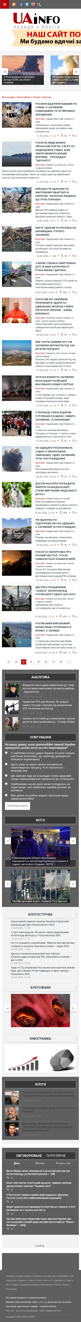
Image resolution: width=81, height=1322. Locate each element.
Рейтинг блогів (61, 1284)
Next (77, 71)
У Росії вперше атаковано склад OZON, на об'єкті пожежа (19, 79)
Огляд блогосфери (29, 1284)
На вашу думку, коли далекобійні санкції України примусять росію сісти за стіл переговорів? (40, 746)
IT (51, 1280)
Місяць (40, 1163)
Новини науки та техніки (58, 498)
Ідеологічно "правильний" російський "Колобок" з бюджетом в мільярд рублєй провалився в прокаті (48, 1127)
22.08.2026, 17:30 (20, 928)
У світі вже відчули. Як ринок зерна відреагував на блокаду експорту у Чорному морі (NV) (40, 934)
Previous (4, 71)
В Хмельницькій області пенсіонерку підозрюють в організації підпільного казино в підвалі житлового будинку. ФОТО (40, 860)
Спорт (68, 1280)
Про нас (10, 1310)
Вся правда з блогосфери (16, 97)
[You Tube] (32, 5)
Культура (11, 1280)
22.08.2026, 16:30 (20, 977)
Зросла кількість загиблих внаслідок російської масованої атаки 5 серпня (54, 381)
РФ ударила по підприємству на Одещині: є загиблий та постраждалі (55, 523)
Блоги (40, 1084)
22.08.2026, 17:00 (20, 949)
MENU (4, 4)
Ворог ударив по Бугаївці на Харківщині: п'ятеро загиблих (55, 231)
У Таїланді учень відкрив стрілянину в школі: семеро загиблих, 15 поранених (55, 416)
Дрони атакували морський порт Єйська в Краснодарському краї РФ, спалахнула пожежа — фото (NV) (41, 957)
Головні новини (23, 1276)
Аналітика (40, 677)
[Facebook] (20, 5)
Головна (10, 1276)
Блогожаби (40, 987)
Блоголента (46, 1284)
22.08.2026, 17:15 (20, 938)
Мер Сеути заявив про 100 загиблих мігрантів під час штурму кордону (55, 345)
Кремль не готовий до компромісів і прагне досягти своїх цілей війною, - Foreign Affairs (49, 720)
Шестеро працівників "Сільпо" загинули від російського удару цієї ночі (55, 591)
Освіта (38, 1280)
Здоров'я (58, 1280)
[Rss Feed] (13, 5)
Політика (37, 1276)
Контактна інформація (27, 1310)
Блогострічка (40, 914)
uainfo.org (42, 1302)
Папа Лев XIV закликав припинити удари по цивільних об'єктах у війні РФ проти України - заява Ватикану (54, 306)
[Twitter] (26, 5)
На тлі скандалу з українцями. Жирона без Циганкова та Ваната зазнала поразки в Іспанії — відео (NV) (43, 944)
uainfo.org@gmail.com (50, 1310)
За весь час (63, 1163)
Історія (29, 1280)
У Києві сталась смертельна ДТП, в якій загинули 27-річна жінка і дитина (55, 267)
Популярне (56, 1156)
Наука (21, 1280)
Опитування (40, 737)
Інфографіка (40, 1039)
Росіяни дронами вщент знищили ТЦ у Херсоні (39, 901)
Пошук (36, 97)
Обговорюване (29, 1156)
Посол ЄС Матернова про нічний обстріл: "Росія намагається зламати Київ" (55, 555)
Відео (15, 1284)
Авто (46, 1280)
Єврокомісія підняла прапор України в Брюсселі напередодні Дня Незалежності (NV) (40, 923)
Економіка (63, 1276)
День (17, 1163)
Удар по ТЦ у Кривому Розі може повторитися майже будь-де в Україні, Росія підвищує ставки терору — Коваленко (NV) (43, 970)
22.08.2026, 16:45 (20, 963)
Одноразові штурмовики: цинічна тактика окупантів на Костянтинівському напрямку (48, 1094)
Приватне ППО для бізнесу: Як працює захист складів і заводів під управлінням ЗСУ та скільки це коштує (47, 705)
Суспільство (49, 1276)
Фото (40, 820)
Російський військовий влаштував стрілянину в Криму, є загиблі (53, 627)
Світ (72, 1276)
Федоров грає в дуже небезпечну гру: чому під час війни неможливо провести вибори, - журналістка (49, 688)
